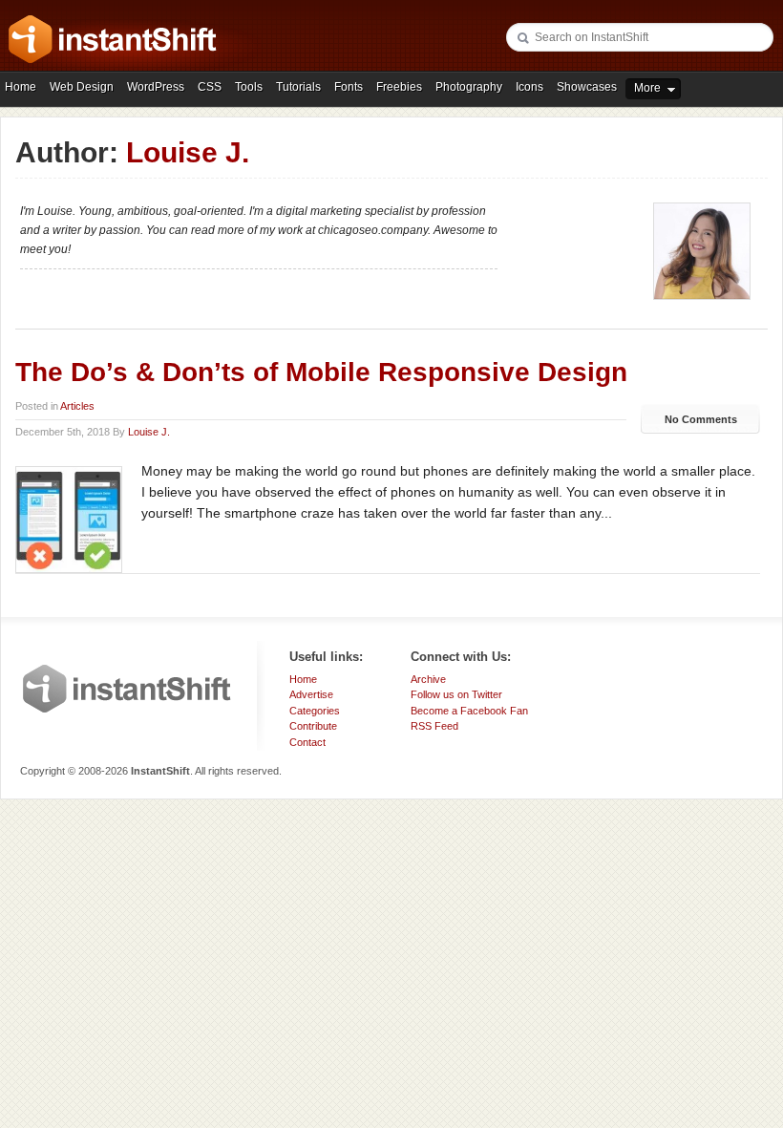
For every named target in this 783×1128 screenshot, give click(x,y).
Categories (314, 710)
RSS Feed (434, 726)
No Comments (701, 419)
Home (20, 87)
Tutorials (298, 87)
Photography (468, 87)
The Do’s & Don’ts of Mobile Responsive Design (321, 372)
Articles (77, 406)
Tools (249, 87)
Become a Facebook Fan (469, 710)
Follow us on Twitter (456, 694)
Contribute (313, 726)
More (647, 88)
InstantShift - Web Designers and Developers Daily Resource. (113, 39)
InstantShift (127, 689)
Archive (428, 679)
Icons (529, 87)
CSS (210, 87)
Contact (307, 742)
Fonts (348, 87)
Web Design (82, 87)
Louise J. (149, 431)
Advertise (311, 694)
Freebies (399, 87)
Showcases (587, 87)
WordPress (155, 87)
